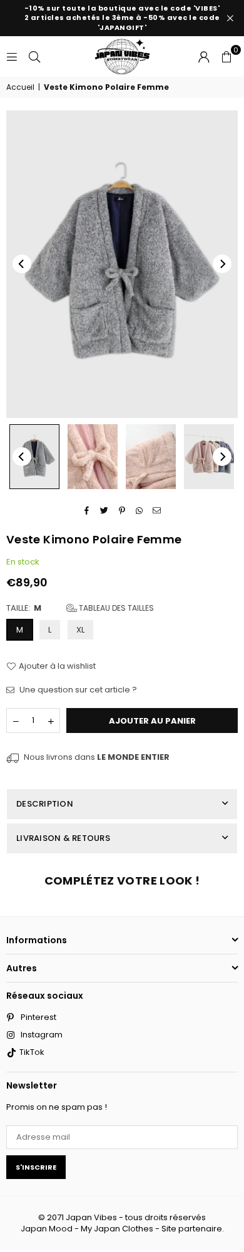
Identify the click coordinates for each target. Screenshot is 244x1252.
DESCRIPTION (44, 804)
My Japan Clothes (117, 1229)
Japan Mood (47, 1229)
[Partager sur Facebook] (87, 510)
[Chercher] (34, 56)
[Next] (222, 264)
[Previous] (22, 264)
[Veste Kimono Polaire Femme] (34, 456)
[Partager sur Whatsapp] (140, 510)
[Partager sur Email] (157, 510)
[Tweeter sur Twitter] (104, 510)
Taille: (80, 608)
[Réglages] (204, 56)
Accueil (20, 87)
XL (80, 630)
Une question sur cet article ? (77, 690)
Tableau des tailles (115, 608)
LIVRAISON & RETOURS (63, 838)
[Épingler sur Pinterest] (122, 510)
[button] (226, 56)
